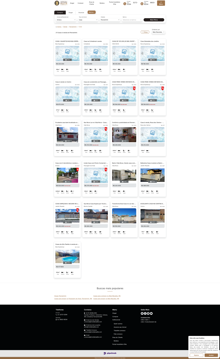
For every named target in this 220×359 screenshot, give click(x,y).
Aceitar (211, 355)
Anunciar (81, 12)
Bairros (124, 17)
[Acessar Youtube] (151, 313)
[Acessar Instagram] (145, 313)
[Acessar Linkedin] (148, 313)
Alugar (71, 12)
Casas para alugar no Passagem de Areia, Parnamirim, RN (73, 298)
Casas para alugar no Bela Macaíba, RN (106, 298)
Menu (161, 4)
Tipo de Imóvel (83, 17)
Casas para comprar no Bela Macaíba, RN (106, 296)
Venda (65, 27)
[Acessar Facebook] (142, 313)
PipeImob (105, 358)
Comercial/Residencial (62, 17)
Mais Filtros (154, 20)
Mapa (146, 32)
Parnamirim (73, 27)
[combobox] (92, 12)
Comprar (60, 12)
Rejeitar (196, 355)
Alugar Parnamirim (60, 296)
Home (59, 27)
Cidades (103, 17)
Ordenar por (156, 29)
